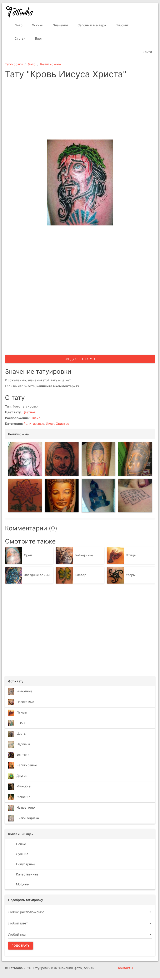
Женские (23, 797)
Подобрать (20, 945)
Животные (24, 691)
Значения (60, 25)
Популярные (25, 864)
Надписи (23, 744)
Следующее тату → (80, 359)
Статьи (19, 38)
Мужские (23, 786)
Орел (28, 555)
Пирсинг (122, 25)
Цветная (28, 412)
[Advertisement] (80, 110)
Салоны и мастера (91, 25)
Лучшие (21, 854)
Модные (22, 884)
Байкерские (84, 555)
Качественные (27, 874)
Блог (38, 38)
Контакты (125, 968)
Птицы (131, 555)
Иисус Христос (57, 424)
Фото (18, 25)
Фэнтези (22, 755)
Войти (147, 52)
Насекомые (25, 702)
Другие (22, 776)
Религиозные (50, 64)
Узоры (130, 575)
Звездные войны (37, 575)
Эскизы (37, 25)
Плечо (35, 418)
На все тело (25, 807)
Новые (20, 844)
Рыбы (20, 723)
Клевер (80, 575)
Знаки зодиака (27, 818)
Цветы (21, 734)
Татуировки (14, 64)
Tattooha (20, 11)
